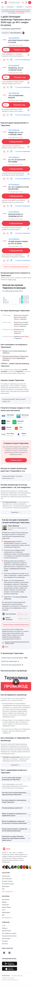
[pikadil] (5, 2)
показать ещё (12, 279)
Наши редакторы (9, 541)
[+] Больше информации (22, 59)
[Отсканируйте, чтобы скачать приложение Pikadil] (9, 963)
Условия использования (8, 978)
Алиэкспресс (6, 899)
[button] (10, 3)
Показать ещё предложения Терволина (16, 266)
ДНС (3, 915)
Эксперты (5, 941)
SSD (3, 889)
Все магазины (6, 917)
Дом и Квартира (7, 878)
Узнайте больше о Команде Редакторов (16, 624)
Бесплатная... (18, 331)
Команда (4, 928)
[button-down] (11, 60)
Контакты (5, 943)
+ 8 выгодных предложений (11, 28)
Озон (3, 910)
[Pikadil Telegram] (9, 953)
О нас (3, 925)
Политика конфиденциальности (10, 979)
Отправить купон (15, 460)
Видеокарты (5, 886)
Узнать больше (20, 13)
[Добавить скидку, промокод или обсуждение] (29, 2)
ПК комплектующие (8, 884)
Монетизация (6, 938)
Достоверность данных (9, 933)
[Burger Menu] (2, 2)
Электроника (6, 876)
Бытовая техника (7, 881)
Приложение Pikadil (9, 958)
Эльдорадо (5, 904)
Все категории (6, 891)
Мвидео (4, 902)
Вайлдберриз (6, 912)
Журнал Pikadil (6, 930)
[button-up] (4, 60)
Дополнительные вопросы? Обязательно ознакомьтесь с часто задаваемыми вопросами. (15, 358)
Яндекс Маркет (6, 907)
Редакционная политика (9, 936)
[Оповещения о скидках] (22, 2)
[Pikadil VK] (4, 953)
